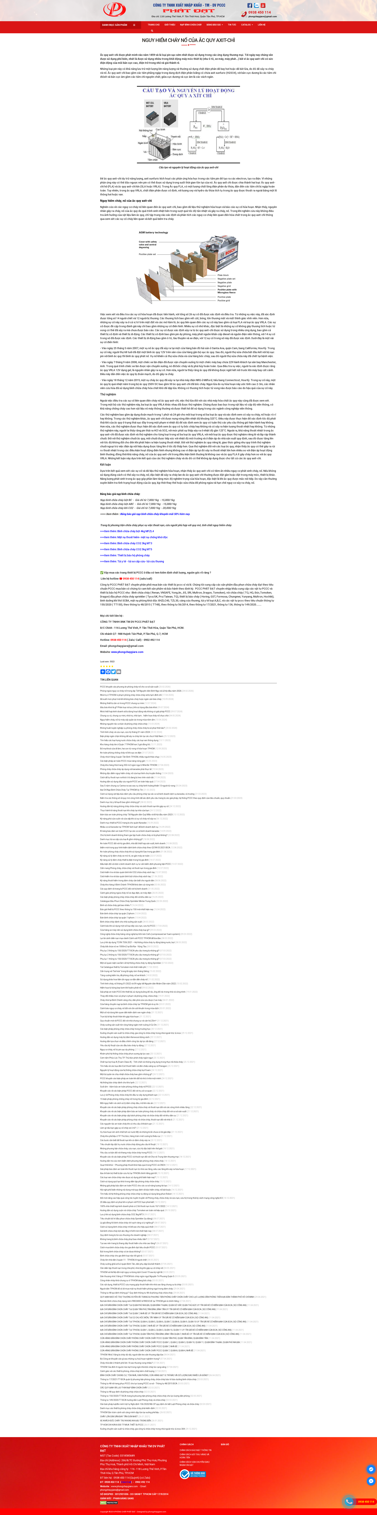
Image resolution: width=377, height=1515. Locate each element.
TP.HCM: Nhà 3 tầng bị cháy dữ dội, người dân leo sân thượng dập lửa (131, 1354)
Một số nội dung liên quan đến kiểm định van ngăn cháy (125, 1012)
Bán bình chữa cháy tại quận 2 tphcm (117, 913)
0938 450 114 (259, 12)
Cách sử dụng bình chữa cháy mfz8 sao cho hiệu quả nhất (126, 1227)
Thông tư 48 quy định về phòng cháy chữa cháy (121, 1392)
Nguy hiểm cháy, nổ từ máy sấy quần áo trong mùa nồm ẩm (127, 720)
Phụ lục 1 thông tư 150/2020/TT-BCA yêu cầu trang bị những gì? (129, 959)
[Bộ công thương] (193, 1474)
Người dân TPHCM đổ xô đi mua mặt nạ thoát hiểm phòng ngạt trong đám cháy (136, 1289)
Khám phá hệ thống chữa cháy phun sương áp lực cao (124, 1054)
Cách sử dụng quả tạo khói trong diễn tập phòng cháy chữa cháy (129, 1181)
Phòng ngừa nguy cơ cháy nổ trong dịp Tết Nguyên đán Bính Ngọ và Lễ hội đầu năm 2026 (140, 691)
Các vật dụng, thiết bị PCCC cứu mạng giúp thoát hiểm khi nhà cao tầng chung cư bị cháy (140, 1284)
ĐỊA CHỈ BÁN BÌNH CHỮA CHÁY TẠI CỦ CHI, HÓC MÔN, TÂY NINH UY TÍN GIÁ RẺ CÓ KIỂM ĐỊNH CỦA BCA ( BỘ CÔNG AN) (154, 1317)
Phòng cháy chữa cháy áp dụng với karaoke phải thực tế (125, 769)
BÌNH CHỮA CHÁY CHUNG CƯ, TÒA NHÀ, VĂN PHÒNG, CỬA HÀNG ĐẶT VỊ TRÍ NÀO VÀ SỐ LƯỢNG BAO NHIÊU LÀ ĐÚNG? (154, 1375)
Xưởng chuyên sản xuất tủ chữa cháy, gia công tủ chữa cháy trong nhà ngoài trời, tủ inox (140, 1033)
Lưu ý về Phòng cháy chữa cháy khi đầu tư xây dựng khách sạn (128, 1095)
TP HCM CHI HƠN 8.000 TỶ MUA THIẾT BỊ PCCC (121, 1425)
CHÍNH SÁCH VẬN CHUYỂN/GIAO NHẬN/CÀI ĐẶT (195, 1463)
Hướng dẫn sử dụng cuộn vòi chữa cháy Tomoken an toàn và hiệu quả (132, 1210)
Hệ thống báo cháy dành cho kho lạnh (117, 1082)
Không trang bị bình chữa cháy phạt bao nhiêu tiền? (123, 1239)
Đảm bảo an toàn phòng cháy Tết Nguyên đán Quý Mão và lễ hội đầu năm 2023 (136, 814)
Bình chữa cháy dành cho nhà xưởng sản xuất (121, 922)
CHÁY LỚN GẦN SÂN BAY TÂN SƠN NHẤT (119, 1416)
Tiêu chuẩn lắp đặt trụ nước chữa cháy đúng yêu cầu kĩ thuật (128, 1144)
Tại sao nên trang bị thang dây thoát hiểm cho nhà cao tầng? (128, 1243)
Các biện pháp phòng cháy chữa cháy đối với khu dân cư (125, 897)
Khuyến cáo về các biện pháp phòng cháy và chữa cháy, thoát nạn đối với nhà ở (136, 1119)
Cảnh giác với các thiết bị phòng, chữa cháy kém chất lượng (127, 1371)
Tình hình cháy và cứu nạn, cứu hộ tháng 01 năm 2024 (125, 732)
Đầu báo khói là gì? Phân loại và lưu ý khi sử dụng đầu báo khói (128, 707)
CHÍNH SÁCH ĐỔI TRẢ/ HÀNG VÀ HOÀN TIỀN (194, 1456)
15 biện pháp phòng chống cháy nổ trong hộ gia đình (124, 1099)
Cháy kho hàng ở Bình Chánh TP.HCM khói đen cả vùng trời (127, 884)
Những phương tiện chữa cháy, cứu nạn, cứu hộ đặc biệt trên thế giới (131, 1148)
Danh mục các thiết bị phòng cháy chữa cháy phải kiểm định (127, 1408)
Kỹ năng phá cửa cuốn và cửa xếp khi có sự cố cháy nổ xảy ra (128, 819)
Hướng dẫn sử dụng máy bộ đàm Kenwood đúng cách (124, 1037)
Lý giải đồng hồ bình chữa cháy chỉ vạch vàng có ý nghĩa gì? (127, 1223)
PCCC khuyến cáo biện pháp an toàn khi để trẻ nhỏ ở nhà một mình (130, 1078)
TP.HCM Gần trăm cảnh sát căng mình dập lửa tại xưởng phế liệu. (129, 1412)
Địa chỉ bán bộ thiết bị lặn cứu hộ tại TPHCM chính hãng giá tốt (128, 1173)
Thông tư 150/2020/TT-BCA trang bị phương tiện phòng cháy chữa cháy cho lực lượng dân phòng (145, 1396)
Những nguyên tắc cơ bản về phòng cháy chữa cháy (123, 724)
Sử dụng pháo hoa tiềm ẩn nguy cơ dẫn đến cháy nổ (124, 979)
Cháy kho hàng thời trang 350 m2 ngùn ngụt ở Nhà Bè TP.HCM (128, 765)
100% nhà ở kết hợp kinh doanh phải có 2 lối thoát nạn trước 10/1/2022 (132, 1206)
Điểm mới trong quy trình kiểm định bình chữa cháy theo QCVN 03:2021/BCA (135, 847)
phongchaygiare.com (157, 1512)
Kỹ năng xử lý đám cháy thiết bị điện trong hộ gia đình (124, 860)
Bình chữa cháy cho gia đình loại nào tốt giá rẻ (121, 1256)
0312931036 (121, 1494)
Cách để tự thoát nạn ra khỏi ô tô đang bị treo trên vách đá (126, 777)
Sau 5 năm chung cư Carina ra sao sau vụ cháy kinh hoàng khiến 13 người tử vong (137, 786)
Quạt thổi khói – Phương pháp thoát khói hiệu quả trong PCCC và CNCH (132, 1165)
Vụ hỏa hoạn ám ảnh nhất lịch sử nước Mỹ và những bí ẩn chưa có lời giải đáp (135, 1132)
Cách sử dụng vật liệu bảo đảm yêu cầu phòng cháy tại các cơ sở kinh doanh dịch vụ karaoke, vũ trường (147, 794)
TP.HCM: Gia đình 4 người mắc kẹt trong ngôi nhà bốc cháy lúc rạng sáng (133, 1367)
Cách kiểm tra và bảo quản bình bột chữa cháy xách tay (125, 876)
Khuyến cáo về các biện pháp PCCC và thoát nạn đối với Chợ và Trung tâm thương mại (139, 1157)
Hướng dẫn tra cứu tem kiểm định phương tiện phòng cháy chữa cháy (132, 1161)
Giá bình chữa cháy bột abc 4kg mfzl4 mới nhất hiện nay (126, 1231)
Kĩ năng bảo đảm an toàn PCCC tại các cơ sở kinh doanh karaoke (129, 831)
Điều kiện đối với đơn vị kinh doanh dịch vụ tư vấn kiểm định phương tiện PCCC (135, 864)
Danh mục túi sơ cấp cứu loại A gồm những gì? (121, 839)
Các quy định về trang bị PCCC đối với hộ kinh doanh (123, 889)
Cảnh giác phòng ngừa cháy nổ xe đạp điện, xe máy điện (125, 893)
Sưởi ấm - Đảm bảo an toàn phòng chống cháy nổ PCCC (125, 1086)
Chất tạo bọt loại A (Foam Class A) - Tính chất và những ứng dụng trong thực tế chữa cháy (141, 1062)
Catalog (246, 25)
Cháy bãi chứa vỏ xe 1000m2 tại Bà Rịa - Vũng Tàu (123, 946)
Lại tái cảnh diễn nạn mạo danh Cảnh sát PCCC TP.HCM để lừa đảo (130, 938)
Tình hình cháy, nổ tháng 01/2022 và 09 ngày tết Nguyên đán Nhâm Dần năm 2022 (138, 983)
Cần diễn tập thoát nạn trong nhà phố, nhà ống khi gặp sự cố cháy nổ (131, 1268)
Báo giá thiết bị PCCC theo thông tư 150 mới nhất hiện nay (126, 909)
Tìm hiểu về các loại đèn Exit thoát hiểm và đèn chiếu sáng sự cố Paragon (133, 1066)
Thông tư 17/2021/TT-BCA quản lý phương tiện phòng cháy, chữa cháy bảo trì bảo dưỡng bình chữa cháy (148, 1379)
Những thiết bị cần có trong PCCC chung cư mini (122, 703)
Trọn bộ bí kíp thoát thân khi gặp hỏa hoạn (119, 1016)
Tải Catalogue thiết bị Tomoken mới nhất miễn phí (123, 967)
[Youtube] (263, 5)
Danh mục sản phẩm (114, 25)
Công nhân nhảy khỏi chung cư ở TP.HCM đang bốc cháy (126, 1280)
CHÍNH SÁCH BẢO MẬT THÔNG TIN (195, 1450)
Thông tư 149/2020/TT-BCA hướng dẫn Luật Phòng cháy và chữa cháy (132, 1400)
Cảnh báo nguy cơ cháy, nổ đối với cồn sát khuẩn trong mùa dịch (129, 1008)
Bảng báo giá (214, 25)
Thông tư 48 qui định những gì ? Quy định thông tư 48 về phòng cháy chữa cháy (136, 1293)
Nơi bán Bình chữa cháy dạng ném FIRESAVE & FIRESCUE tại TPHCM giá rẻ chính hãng (139, 1301)
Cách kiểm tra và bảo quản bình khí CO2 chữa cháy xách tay (127, 872)
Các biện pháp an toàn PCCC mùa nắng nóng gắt (122, 761)
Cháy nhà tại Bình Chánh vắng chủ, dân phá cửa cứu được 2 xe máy (131, 1000)
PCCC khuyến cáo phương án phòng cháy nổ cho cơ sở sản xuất (129, 687)
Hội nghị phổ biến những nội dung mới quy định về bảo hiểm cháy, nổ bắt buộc (135, 1190)
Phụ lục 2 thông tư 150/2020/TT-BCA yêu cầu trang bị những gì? (129, 955)
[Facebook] (249, 5)
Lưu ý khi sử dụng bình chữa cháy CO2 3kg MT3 (122, 1214)
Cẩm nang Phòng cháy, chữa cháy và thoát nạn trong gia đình (128, 868)
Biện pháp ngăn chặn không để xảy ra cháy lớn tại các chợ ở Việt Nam (131, 736)
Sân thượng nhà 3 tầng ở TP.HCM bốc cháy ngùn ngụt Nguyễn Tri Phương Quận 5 (137, 1276)
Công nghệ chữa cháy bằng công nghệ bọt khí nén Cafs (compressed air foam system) (140, 934)
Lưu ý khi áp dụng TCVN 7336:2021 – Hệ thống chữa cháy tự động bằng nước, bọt (137, 942)
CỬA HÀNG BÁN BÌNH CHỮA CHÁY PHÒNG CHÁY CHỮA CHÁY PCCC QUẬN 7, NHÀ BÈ (138, 1346)
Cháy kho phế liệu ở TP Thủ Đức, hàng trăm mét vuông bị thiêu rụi (130, 1136)
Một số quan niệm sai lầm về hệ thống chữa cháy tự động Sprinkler (130, 963)
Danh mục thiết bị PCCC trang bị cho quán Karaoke (123, 823)
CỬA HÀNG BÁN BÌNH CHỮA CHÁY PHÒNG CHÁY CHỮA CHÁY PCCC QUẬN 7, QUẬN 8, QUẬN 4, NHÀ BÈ (146, 1350)
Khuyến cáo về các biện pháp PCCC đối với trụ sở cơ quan (126, 1091)
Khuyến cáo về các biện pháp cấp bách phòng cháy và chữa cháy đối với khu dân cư (138, 1115)
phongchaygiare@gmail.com (262, 16)
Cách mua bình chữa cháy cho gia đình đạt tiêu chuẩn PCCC (127, 1247)
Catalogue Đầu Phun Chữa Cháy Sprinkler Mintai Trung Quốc (128, 901)
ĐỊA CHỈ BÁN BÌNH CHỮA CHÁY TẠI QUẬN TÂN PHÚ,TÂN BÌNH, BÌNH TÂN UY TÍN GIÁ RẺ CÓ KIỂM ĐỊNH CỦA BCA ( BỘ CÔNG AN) (158, 1309)
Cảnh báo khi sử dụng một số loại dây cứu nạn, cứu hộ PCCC (127, 926)
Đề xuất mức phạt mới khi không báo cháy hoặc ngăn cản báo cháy (130, 699)
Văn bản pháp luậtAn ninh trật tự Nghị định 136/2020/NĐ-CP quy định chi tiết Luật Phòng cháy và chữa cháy (149, 1404)
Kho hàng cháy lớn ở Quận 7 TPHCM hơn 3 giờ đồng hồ (125, 744)
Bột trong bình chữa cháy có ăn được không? (121, 1251)
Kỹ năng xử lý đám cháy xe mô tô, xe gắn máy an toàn (124, 856)
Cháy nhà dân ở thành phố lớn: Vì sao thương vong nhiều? (126, 1363)
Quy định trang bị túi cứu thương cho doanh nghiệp (123, 1235)
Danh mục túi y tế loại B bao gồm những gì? (120, 802)
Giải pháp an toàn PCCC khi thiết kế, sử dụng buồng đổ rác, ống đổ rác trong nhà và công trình (142, 992)
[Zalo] (256, 5)
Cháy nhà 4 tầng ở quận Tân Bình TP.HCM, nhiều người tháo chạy (129, 757)
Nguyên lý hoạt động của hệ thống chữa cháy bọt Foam (125, 1070)
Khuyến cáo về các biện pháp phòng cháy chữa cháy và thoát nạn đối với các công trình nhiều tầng (145, 1107)
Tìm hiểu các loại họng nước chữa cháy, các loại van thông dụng (129, 740)
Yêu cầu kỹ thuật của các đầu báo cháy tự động (122, 1045)
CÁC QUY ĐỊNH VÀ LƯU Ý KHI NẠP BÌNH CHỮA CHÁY (123, 1387)
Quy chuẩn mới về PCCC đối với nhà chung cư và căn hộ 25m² (128, 1021)
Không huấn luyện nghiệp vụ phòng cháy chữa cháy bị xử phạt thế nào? (132, 728)
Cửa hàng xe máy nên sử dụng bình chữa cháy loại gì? (124, 930)
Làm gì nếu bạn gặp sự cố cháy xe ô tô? (118, 1128)
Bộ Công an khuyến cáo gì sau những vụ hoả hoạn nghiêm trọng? (130, 1359)
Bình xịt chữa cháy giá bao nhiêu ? (115, 905)
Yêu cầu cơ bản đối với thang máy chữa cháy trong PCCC (126, 1152)
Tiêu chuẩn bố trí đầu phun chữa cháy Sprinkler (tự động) (126, 1218)
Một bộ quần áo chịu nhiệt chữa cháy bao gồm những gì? (126, 1074)
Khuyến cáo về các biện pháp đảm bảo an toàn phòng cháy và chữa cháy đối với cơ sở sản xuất (143, 1111)
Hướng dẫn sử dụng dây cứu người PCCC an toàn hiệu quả (126, 781)
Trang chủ (153, 25)
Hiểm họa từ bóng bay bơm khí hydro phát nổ (121, 988)
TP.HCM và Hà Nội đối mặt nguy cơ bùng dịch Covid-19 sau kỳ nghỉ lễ (131, 1272)
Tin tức (232, 25)
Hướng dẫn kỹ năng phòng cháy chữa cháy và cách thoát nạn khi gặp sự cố (134, 806)
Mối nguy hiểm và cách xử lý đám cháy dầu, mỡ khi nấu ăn (126, 1103)
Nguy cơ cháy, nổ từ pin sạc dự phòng (117, 1049)
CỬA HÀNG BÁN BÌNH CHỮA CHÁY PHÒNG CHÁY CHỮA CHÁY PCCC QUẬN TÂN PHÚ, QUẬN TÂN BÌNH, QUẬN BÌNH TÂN (154, 1338)
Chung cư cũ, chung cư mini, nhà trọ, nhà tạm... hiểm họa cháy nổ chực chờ (134, 715)
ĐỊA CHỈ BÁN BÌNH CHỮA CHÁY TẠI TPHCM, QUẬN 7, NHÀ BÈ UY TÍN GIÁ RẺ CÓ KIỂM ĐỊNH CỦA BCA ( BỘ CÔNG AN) (152, 1326)
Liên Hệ (261, 25)
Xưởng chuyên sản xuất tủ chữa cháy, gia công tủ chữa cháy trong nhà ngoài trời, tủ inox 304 (142, 1429)
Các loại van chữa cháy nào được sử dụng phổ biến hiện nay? (128, 1177)
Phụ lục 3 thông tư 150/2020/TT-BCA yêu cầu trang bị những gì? (129, 950)
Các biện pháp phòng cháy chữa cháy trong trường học (125, 1029)
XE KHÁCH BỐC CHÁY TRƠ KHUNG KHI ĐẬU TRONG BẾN (125, 1420)
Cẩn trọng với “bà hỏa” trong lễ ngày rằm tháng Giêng (124, 971)
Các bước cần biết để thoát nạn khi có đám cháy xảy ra (125, 1140)
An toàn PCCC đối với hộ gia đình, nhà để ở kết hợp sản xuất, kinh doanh (132, 843)
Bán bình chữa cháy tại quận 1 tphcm (117, 917)
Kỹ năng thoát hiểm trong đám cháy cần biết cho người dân (127, 880)
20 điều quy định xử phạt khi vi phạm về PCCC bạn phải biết (127, 1202)
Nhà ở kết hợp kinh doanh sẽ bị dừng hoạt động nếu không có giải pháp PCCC (135, 711)
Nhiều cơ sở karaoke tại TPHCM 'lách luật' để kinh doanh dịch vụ (129, 827)
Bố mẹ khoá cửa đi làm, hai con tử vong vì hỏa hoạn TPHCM (127, 748)
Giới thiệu (169, 25)
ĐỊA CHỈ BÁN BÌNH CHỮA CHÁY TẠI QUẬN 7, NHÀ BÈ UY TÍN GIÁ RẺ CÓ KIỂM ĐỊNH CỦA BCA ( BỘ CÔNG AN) (148, 1313)
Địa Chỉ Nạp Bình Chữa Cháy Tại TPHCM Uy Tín (121, 790)
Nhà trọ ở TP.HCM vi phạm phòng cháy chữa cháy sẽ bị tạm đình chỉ (131, 695)
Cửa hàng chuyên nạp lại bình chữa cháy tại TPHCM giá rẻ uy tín (129, 1004)
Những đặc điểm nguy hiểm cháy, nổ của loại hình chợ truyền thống (130, 773)
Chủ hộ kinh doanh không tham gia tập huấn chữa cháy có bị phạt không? (133, 835)
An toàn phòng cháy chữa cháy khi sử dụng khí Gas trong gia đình (130, 851)
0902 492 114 (142, 1482)
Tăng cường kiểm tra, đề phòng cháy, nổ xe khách (122, 975)
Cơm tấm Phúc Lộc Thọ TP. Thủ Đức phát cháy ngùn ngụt (126, 1058)
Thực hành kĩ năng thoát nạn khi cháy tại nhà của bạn (124, 810)
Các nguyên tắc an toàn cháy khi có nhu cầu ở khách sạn (126, 1124)
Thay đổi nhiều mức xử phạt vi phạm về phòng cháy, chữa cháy (129, 996)
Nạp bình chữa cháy (191, 25)
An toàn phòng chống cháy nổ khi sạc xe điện (120, 753)
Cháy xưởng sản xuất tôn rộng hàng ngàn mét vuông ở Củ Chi (128, 1025)
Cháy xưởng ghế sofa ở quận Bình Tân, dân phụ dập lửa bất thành (130, 1264)
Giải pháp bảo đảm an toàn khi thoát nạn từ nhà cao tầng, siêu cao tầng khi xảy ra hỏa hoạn (142, 1169)
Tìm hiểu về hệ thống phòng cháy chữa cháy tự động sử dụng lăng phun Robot (136, 1194)
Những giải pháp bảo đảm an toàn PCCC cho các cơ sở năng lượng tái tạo (133, 1185)
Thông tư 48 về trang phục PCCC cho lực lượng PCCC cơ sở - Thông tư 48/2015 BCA (138, 1383)
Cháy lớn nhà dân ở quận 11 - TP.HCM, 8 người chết (123, 1260)
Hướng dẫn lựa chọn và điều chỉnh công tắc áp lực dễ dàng (126, 1041)
